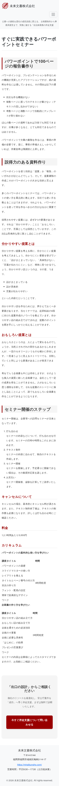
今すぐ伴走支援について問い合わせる (29, 722)
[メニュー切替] (53, 14)
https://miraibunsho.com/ (29, 764)
